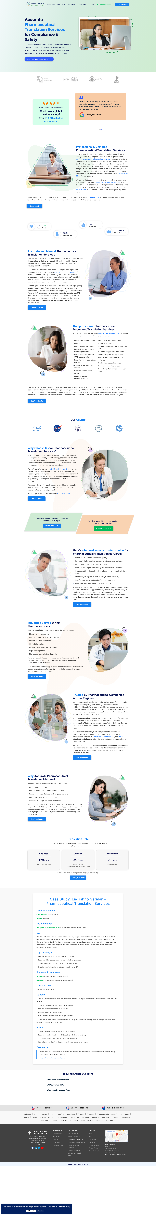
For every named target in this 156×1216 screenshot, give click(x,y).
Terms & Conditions (95, 1151)
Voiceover (56, 1142)
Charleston (97, 737)
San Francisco (79, 1120)
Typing (55, 1139)
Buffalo (61, 1114)
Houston (51, 1117)
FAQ (90, 1136)
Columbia (90, 1114)
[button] (99, 129)
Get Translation (37, 308)
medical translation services (109, 333)
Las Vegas (86, 1117)
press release (81, 190)
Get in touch (34, 206)
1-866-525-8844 (105, 4)
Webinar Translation (74, 1150)
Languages (71, 4)
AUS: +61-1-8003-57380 (115, 1108)
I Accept (31, 1211)
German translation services (65, 272)
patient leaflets (93, 197)
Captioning (56, 1136)
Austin (44, 1114)
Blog (90, 1133)
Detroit (34, 1117)
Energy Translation (74, 1136)
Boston (53, 1114)
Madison (95, 1117)
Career (92, 4)
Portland (44, 1120)
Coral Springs (116, 1114)
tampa (121, 737)
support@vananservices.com (118, 1154)
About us (92, 1142)
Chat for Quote (36, 499)
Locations (82, 4)
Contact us (92, 1139)
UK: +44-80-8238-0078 (79, 1108)
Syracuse (99, 1120)
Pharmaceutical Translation (76, 1142)
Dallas (127, 1114)
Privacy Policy (65, 1207)
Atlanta (36, 1114)
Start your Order (78, 878)
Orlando (115, 1117)
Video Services (58, 1145)
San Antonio (66, 1120)
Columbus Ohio (103, 1114)
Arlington (27, 1114)
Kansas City (74, 1117)
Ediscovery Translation (75, 1153)
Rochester (54, 1120)
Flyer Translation (73, 1133)
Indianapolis (62, 1117)
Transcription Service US (80, 1164)
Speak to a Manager (104, 528)
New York (105, 1117)
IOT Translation (73, 1156)
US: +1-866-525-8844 (44, 1108)
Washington (110, 1120)
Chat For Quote (122, 4)
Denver (26, 1117)
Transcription (57, 1133)
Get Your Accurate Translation (39, 59)
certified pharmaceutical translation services (93, 159)
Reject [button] (40, 1211)
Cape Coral (71, 1114)
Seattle (90, 1120)
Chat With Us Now (52, 526)
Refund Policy (93, 1148)
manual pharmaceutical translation (107, 182)
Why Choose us (94, 1145)
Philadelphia (125, 1117)
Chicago (81, 1114)
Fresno (43, 1117)
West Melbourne (108, 737)
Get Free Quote (37, 401)
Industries (60, 4)
